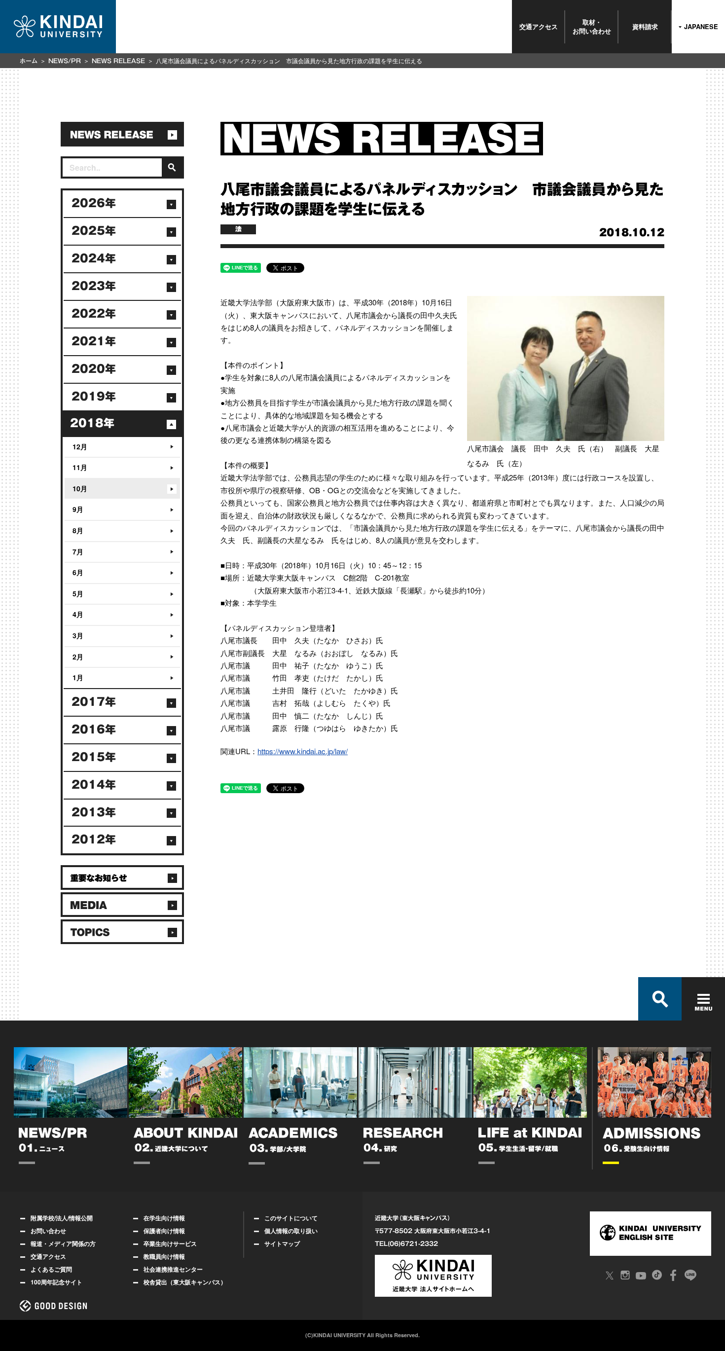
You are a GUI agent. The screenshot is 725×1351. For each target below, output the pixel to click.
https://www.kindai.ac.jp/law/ (302, 751)
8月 (77, 530)
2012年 (94, 839)
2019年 (94, 396)
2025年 (94, 230)
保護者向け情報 (164, 1230)
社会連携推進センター (173, 1269)
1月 (77, 677)
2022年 (94, 313)
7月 (77, 551)
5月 (77, 593)
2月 (77, 656)
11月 (79, 467)
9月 (77, 509)
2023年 (94, 286)
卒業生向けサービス (170, 1243)
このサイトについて (291, 1217)
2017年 (94, 701)
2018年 (92, 423)
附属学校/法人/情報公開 (62, 1217)
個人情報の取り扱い (291, 1230)
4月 (77, 614)
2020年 (94, 369)
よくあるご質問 (51, 1269)
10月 (79, 488)
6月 (77, 572)
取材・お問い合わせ (592, 26)
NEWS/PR (64, 61)
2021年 (94, 341)
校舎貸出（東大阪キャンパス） (185, 1282)
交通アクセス (538, 26)
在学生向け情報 (164, 1217)
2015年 (94, 757)
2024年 (94, 258)
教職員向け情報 (164, 1256)
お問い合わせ (48, 1230)
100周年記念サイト (56, 1282)
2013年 (94, 812)
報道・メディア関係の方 (63, 1243)
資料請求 (645, 26)
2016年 (94, 729)
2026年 (94, 203)
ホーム (28, 61)
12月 (79, 446)
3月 (77, 635)
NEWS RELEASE (118, 61)
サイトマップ (282, 1243)
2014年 (94, 784)
